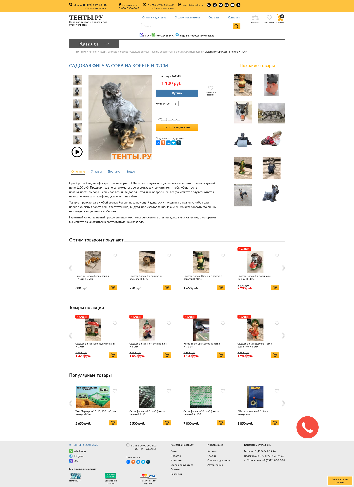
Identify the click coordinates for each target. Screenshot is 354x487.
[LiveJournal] (178, 142)
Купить (177, 93)
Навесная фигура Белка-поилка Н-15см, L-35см (92, 277)
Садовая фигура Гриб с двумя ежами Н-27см (94, 345)
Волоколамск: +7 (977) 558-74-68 (264, 456)
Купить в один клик (177, 127)
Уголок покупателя (187, 17)
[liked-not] (115, 256)
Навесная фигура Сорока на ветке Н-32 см (201, 345)
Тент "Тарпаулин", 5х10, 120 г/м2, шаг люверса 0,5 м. (96, 413)
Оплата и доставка (154, 17)
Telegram (184, 35)
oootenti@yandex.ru (192, 5)
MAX (146, 35)
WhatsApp (80, 451)
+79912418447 (164, 35)
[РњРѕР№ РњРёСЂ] (168, 142)
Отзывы (214, 17)
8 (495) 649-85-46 (95, 5)
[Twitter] (173, 142)
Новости (176, 456)
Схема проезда (130, 5)
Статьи (211, 456)
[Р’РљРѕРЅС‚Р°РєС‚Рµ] (158, 142)
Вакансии (176, 474)
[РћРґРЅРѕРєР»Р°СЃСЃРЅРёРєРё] (163, 142)
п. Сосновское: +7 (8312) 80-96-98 (264, 460)
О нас (174, 451)
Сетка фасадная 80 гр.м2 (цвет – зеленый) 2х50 (147, 413)
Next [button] (283, 268)
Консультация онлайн (340, 481)
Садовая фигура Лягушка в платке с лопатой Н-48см (202, 277)
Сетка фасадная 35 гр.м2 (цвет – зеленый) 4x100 (201, 413)
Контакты (234, 17)
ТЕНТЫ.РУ (80, 52)
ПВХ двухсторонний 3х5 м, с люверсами (252, 413)
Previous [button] (70, 268)
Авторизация (215, 465)
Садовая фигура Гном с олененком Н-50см (147, 345)
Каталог (212, 451)
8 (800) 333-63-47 (129, 8)
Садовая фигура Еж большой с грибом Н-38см (253, 277)
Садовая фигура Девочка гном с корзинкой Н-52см (254, 345)
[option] (96, 268)
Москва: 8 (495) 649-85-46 (260, 451)
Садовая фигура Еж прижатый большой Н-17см (145, 277)
